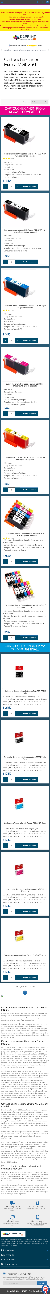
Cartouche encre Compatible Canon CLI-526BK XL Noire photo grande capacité (25, 231)
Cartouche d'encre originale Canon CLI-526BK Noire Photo (25, 758)
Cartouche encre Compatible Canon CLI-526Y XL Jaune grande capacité (25, 458)
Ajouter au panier (29, 186)
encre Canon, (20, 1134)
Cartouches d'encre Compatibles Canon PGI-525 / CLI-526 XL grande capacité (25, 534)
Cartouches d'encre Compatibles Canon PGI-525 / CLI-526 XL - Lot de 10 (25, 606)
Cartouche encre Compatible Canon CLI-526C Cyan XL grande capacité (25, 306)
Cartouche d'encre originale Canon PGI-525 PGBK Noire (25, 692)
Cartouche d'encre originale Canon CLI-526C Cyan (25, 823)
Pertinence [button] (35, 102)
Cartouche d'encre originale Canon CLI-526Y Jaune (25, 955)
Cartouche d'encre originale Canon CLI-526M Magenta (25, 890)
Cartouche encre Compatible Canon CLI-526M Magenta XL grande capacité (25, 385)
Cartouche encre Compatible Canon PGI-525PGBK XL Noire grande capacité (25, 155)
